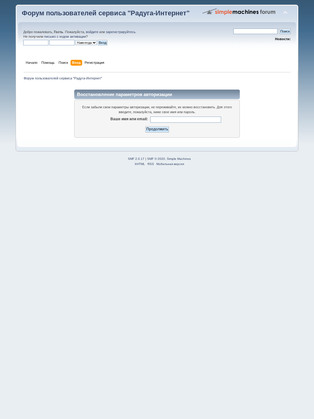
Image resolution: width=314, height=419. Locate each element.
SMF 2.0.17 (136, 158)
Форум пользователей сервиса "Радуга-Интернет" (106, 13)
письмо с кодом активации (65, 36)
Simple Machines (179, 158)
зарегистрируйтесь (121, 32)
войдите (92, 32)
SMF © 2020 (156, 158)
